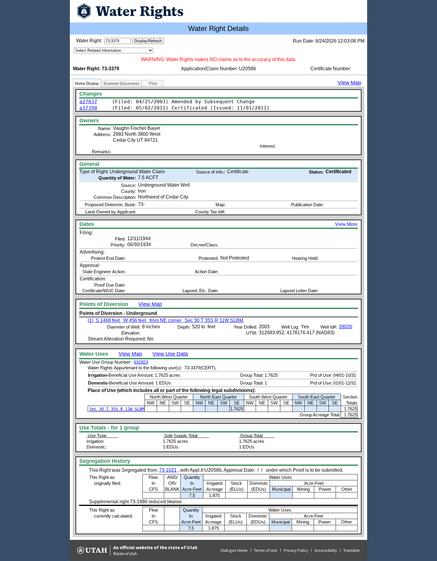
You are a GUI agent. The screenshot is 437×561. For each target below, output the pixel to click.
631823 (141, 362)
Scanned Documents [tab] (121, 83)
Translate (351, 550)
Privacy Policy (296, 550)
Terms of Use (265, 550)
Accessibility (326, 550)
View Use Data (170, 354)
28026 (345, 326)
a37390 (88, 108)
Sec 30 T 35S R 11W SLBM (116, 409)
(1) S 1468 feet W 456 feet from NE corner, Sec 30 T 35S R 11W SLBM (166, 320)
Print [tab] (153, 83)
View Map (349, 83)
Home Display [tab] (87, 83)
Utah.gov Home (234, 550)
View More (346, 224)
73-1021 (168, 470)
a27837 (88, 101)
